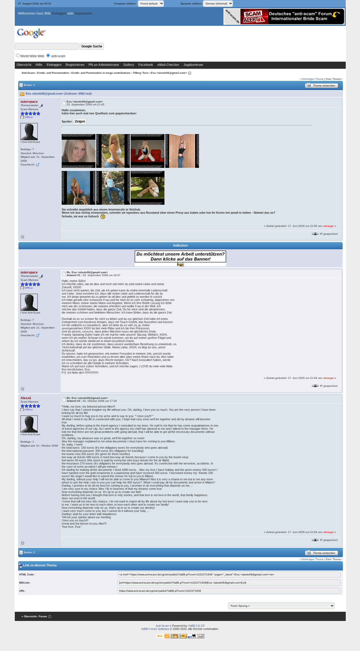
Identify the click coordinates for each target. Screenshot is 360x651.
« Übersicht (29, 616)
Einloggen (59, 13)
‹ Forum (42, 616)
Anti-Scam (28, 72)
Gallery (128, 65)
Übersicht (24, 65)
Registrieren (83, 13)
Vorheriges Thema (312, 78)
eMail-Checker (168, 65)
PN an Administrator (104, 65)
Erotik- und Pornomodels (53, 72)
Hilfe (39, 65)
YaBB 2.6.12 (196, 625)
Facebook (145, 65)
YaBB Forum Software (155, 628)
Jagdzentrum (193, 65)
